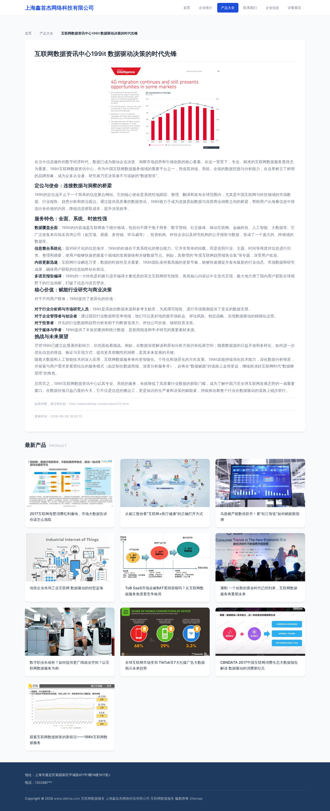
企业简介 (205, 8)
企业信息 (272, 8)
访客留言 (294, 8)
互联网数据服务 (93, 798)
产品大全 (228, 8)
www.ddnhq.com (67, 798)
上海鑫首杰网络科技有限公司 (59, 8)
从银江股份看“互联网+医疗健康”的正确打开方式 (164, 513)
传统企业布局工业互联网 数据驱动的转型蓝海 (66, 588)
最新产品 (35, 445)
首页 (186, 8)
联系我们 (250, 8)
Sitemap (196, 798)
